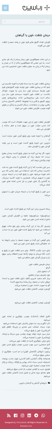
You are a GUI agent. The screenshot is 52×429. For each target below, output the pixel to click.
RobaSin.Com (26, 426)
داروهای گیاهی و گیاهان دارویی (33, 383)
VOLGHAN (21, 422)
